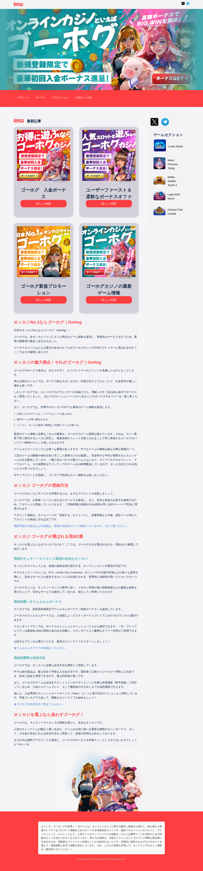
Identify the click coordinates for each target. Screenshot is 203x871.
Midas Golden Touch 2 (172, 181)
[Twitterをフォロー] (183, 4)
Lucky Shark (175, 146)
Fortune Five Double (175, 211)
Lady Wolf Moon (174, 196)
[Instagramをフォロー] (187, 4)
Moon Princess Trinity (173, 164)
